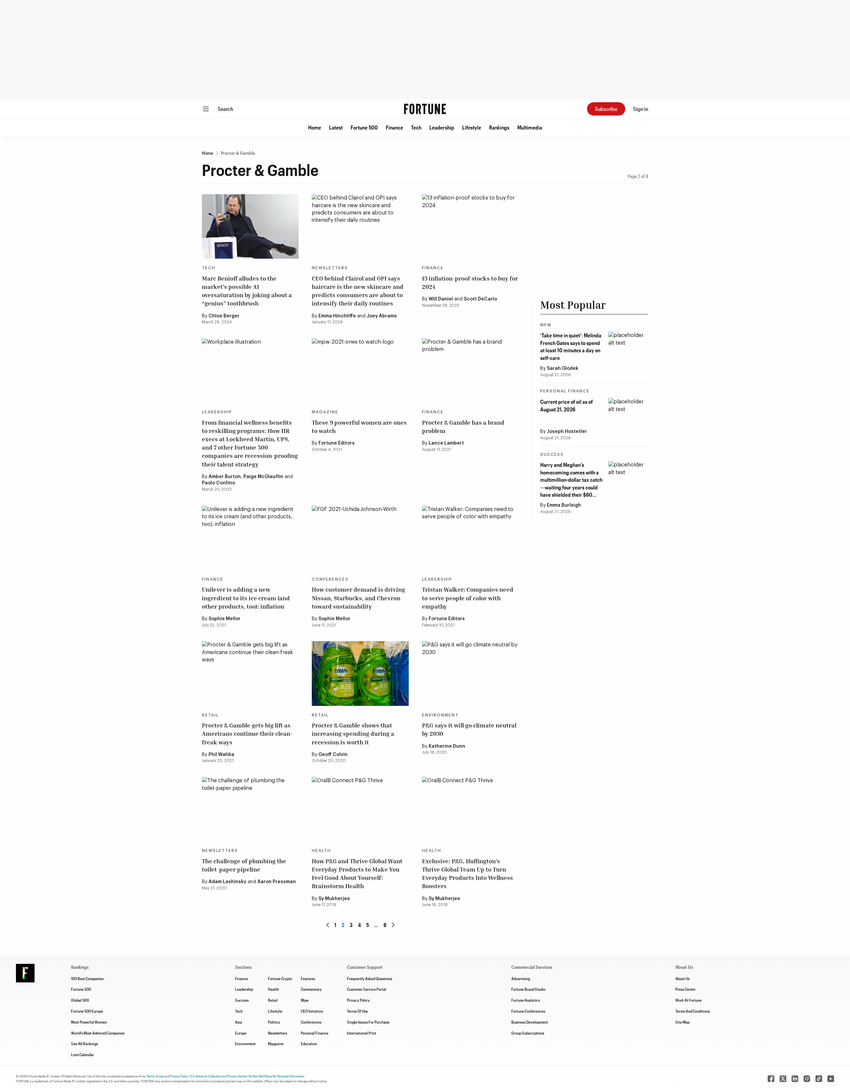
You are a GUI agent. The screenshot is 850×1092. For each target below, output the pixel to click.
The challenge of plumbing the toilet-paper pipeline (244, 865)
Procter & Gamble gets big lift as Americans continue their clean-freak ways (247, 733)
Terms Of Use (357, 1011)
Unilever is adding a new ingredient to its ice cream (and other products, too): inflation (246, 598)
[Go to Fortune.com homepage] (425, 109)
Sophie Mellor (224, 619)
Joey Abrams (382, 316)
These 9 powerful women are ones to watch (359, 426)
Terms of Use (155, 1076)
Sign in (640, 109)
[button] (314, 127)
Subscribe (606, 109)
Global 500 (80, 1000)
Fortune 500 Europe (87, 1011)
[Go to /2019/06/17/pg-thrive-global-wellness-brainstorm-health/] (360, 809)
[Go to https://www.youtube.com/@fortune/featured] (830, 1078)
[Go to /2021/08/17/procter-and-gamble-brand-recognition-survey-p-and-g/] (470, 370)
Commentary (311, 989)
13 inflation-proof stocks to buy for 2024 (470, 282)
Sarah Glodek (562, 368)
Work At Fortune (688, 1000)
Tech (416, 127)
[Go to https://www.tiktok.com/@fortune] (818, 1078)
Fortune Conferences (528, 1011)
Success (552, 455)
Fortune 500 (364, 127)
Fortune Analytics (525, 1000)
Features (308, 978)
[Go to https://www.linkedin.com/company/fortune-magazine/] (795, 1078)
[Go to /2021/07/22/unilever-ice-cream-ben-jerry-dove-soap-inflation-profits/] (250, 538)
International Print (361, 1033)
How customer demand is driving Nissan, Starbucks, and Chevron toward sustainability (358, 598)
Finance (394, 127)
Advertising (520, 978)
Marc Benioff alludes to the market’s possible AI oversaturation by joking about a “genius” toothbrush (247, 291)
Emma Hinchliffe (337, 316)
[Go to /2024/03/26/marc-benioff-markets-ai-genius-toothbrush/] (250, 226)
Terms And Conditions (692, 1011)
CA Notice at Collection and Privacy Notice (219, 1076)
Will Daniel (441, 299)
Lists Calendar (82, 1054)
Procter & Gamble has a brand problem (463, 426)
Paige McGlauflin (263, 476)
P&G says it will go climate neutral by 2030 (469, 729)
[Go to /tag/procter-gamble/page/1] (328, 925)
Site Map (682, 1022)
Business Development (529, 1022)
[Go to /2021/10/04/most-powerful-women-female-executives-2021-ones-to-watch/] (360, 370)
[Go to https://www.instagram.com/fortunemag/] (807, 1078)
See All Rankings (84, 1043)
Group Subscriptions (527, 1033)
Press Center (685, 989)
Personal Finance (565, 391)
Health (321, 851)
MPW (546, 325)
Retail (210, 715)
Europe (240, 1033)
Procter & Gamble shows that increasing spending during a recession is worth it (353, 733)
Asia (238, 1022)
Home (314, 127)
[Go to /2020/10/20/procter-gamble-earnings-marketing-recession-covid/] (360, 673)
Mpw (304, 1000)
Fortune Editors (336, 443)
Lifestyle (471, 127)
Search (225, 109)
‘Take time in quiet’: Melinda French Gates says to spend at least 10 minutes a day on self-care (570, 346)
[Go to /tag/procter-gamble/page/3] (393, 925)
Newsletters (330, 268)
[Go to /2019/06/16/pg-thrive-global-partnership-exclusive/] (470, 809)
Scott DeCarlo (480, 299)
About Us (682, 978)
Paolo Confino (218, 483)
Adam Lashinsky (227, 882)
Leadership (441, 127)
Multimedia (529, 127)
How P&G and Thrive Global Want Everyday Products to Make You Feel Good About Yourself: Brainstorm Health (357, 873)
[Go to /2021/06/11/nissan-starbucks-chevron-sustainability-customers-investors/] (360, 538)
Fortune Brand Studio (528, 989)
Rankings (499, 127)
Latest (336, 127)
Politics (274, 1022)
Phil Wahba (221, 754)
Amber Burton (225, 476)
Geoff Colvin (333, 754)
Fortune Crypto (280, 978)
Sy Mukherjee (334, 898)
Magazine (325, 412)
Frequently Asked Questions (369, 978)
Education (309, 1043)
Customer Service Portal (366, 989)
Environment (440, 715)
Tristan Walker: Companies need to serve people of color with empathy (467, 598)
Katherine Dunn (447, 746)
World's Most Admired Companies (98, 1033)
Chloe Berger (224, 316)
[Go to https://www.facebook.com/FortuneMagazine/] (771, 1078)
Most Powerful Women (89, 1022)
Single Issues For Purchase (368, 1022)
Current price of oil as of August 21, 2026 (566, 405)
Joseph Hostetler (567, 431)
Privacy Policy (358, 1000)
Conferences (330, 579)
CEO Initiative (312, 1011)
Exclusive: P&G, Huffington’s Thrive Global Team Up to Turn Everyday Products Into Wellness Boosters (467, 873)
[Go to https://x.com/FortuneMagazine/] (783, 1078)
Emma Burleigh (564, 505)
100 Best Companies (87, 978)
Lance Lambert (446, 443)
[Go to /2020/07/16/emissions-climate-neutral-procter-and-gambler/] (470, 673)
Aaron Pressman (276, 882)
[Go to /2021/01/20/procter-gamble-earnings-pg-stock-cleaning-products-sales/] (250, 673)
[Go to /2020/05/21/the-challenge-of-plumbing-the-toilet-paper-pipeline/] (250, 809)
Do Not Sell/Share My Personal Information (276, 1076)
